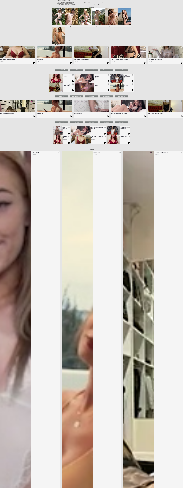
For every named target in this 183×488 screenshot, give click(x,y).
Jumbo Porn (61, 96)
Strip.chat (2, 61)
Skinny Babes (61, 122)
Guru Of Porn (76, 69)
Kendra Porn (91, 96)
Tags (69, 0)
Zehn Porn (91, 122)
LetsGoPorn (121, 69)
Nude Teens (76, 122)
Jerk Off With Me (78, 113)
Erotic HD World (61, 69)
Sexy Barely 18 (121, 96)
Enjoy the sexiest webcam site (128, 75)
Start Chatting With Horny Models (7, 59)
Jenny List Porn (106, 69)
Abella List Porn (91, 69)
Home (59, 0)
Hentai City (106, 122)
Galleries (64, 0)
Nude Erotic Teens (106, 96)
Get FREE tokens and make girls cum (119, 59)
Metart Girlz (121, 122)
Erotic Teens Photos (76, 96)
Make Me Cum (40, 59)
